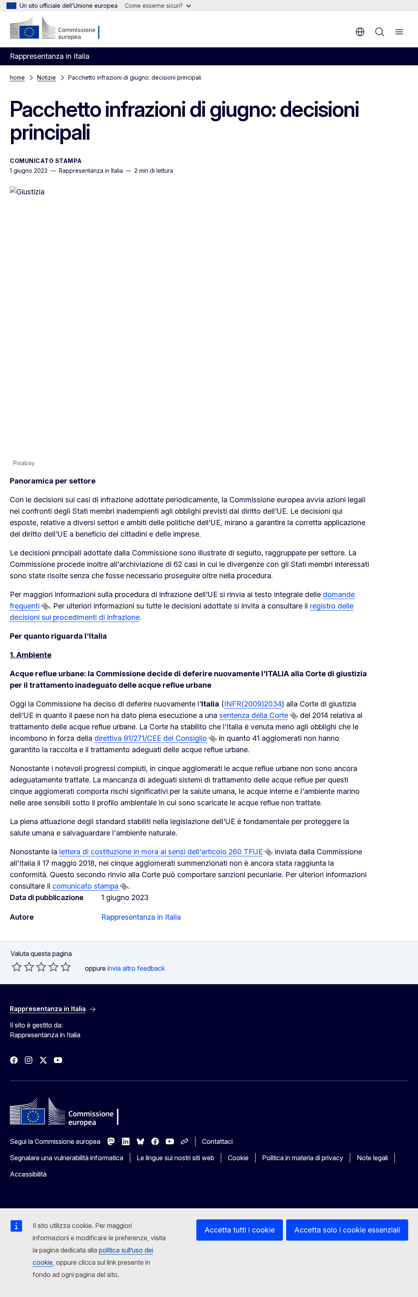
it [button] (360, 32)
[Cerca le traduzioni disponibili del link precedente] (45, 606)
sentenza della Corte (253, 715)
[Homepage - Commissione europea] (58, 28)
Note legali (372, 1158)
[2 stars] (23, 966)
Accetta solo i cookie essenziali (347, 1230)
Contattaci (217, 1141)
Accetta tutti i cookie (240, 1230)
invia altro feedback (136, 968)
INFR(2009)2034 (253, 704)
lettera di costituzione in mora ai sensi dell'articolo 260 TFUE (161, 851)
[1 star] (17, 966)
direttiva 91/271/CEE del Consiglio (150, 738)
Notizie (46, 77)
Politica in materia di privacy (302, 1158)
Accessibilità (28, 1174)
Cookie (238, 1158)
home (17, 77)
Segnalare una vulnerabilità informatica (66, 1158)
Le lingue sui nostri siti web (175, 1158)
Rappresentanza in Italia (141, 917)
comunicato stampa (85, 886)
